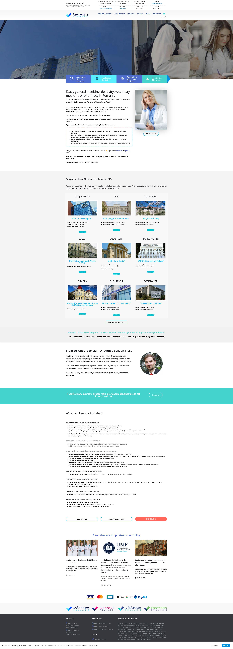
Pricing (140, 14)
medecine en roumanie (130, 627)
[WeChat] (165, 17)
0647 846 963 (102, 8)
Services (131, 14)
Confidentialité (93, 645)
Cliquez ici (81, 232)
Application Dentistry (106, 79)
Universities (119, 14)
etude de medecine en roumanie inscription (148, 635)
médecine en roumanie (143, 627)
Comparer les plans (116, 519)
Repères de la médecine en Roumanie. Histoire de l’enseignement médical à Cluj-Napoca (150, 562)
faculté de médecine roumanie (132, 629)
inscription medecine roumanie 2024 (142, 623)
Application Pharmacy (157, 79)
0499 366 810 (123, 8)
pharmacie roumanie (145, 639)
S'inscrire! (150, 519)
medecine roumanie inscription (132, 625)
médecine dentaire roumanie (132, 639)
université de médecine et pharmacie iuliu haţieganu (145, 631)
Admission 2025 (104, 14)
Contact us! (155, 395)
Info (148, 14)
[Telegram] (162, 17)
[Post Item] (82, 548)
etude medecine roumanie (149, 633)
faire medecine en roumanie (133, 633)
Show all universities (115, 322)
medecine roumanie (146, 625)
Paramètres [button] (215, 645)
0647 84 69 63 (107, 623)
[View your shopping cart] (164, 14)
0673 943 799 (109, 8)
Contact (157, 14)
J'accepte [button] (226, 645)
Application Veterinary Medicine (132, 79)
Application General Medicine (81, 79)
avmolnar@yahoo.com (157, 3)
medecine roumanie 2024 (125, 623)
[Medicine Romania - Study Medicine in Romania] (77, 15)
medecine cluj (160, 633)
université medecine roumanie (149, 629)
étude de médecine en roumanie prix (144, 637)
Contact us (151, 134)
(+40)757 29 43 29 (108, 629)
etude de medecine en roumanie (127, 635)
